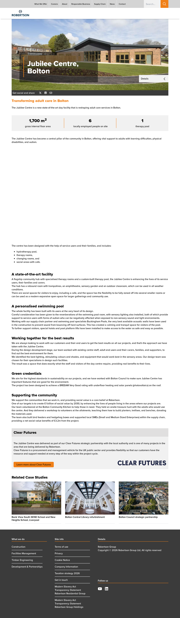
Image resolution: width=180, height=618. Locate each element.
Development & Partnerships (27, 566)
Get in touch (61, 580)
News (112, 4)
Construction (18, 546)
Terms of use (61, 546)
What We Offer (40, 4)
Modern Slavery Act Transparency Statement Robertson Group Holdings (69, 603)
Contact (122, 4)
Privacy (59, 553)
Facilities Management (24, 553)
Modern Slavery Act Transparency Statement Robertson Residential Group (70, 590)
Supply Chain (100, 4)
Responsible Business (80, 4)
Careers (54, 4)
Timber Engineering (22, 560)
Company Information (66, 566)
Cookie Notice (62, 560)
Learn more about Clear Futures (34, 464)
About (64, 4)
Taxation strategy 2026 (67, 573)
